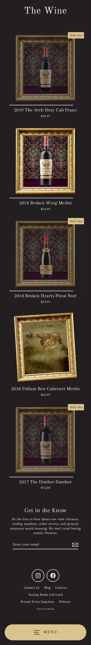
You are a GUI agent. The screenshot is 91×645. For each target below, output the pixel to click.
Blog (47, 587)
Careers (61, 587)
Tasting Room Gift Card (45, 594)
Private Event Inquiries (38, 601)
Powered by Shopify (45, 609)
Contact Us (32, 587)
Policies (64, 601)
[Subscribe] (74, 544)
